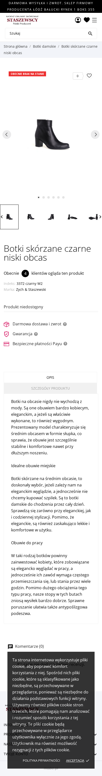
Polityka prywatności (41, 760)
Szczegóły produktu (50, 388)
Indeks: (10, 283)
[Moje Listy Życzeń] (87, 20)
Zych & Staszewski (31, 289)
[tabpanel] (51, 134)
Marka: (9, 289)
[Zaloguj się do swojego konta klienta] (78, 20)
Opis (50, 377)
